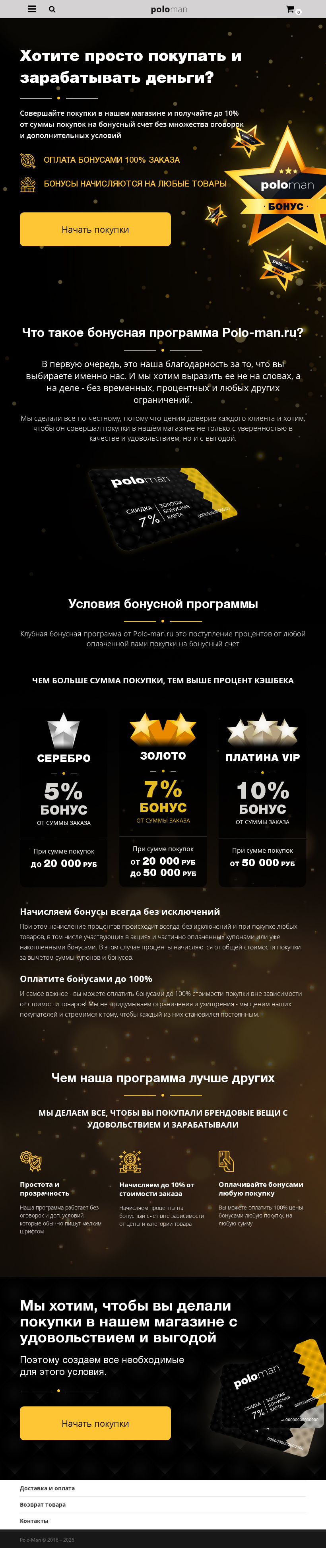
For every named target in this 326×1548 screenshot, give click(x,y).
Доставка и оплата (47, 1488)
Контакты (34, 1521)
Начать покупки (95, 229)
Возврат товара (43, 1504)
